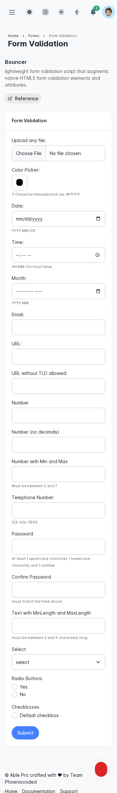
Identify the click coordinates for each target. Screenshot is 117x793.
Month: (19, 278)
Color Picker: (26, 170)
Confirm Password (31, 577)
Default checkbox (39, 715)
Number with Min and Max (40, 461)
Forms (33, 35)
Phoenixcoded (21, 782)
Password (22, 533)
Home (13, 35)
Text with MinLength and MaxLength (51, 613)
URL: (16, 343)
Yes (24, 687)
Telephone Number (33, 497)
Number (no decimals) (35, 432)
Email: (18, 314)
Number (20, 402)
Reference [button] (26, 98)
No (23, 694)
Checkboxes (25, 707)
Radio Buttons (27, 678)
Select (19, 649)
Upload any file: (29, 140)
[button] (29, 12)
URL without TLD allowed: (39, 373)
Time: (18, 242)
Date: (18, 206)
